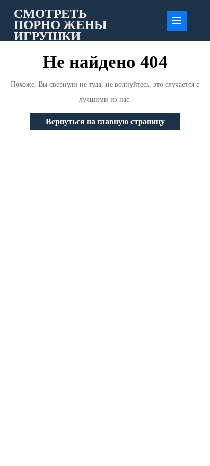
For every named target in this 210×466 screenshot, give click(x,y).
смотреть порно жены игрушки (60, 25)
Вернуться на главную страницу (113, 123)
